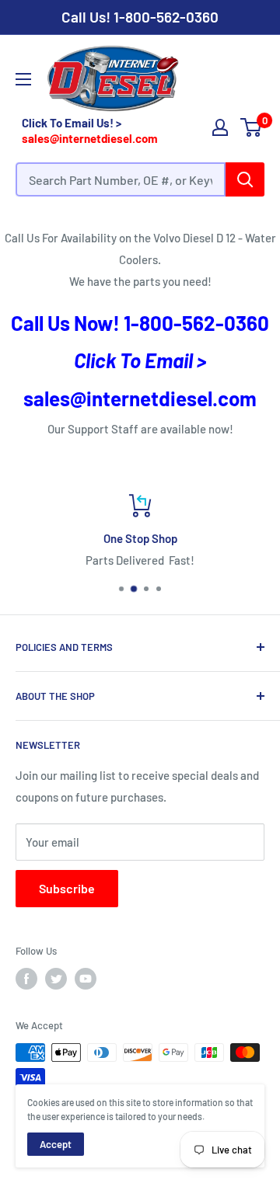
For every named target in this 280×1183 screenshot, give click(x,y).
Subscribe (67, 888)
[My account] (220, 127)
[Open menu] (23, 79)
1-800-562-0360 (166, 17)
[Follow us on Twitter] (56, 979)
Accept (56, 1144)
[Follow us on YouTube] (85, 979)
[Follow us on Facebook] (26, 979)
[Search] (245, 179)
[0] (251, 127)
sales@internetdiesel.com (90, 138)
